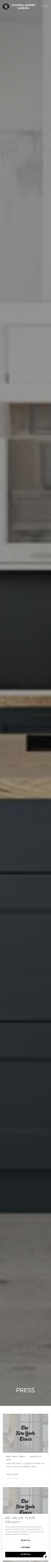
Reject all (25, 1540)
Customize (25, 1547)
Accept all (25, 1554)
